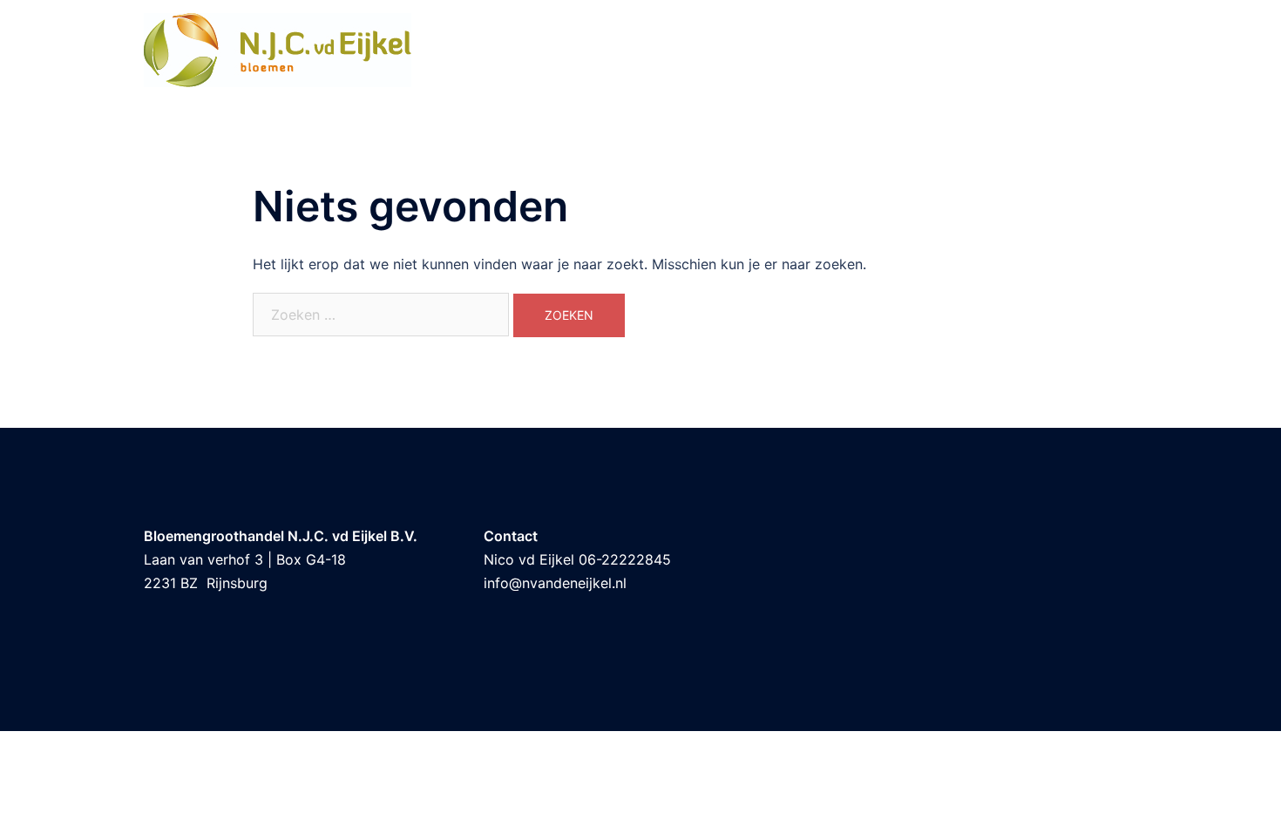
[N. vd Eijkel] (277, 49)
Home (1068, 50)
